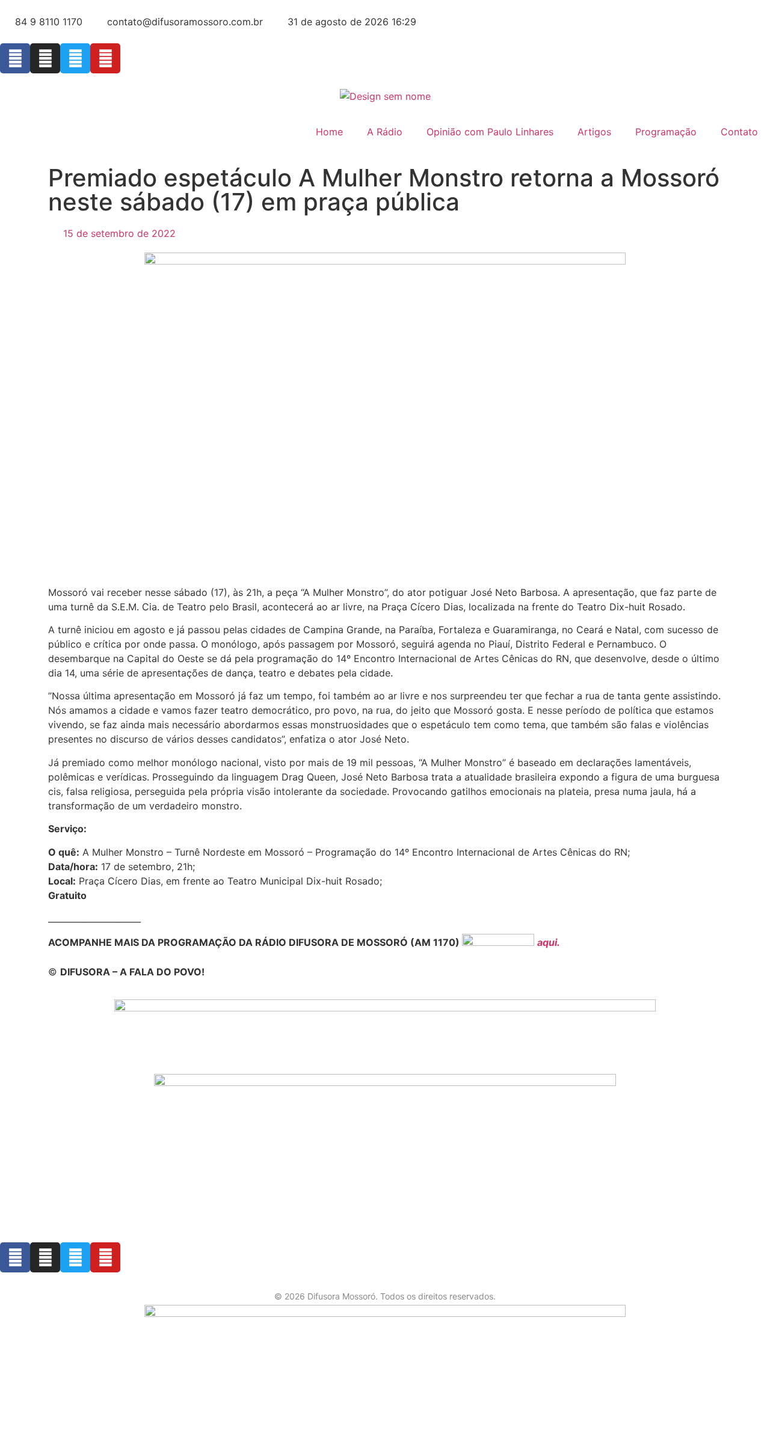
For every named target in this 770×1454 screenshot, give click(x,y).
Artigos (594, 132)
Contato (739, 132)
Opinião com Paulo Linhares (490, 132)
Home (329, 132)
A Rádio (384, 132)
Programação (666, 132)
